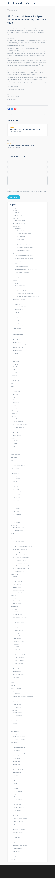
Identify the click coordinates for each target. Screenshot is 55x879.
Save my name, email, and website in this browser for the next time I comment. (26, 192)
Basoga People (19, 309)
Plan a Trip (14, 595)
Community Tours (18, 755)
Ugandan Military (17, 350)
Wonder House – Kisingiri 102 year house (28, 296)
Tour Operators (15, 731)
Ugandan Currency (18, 668)
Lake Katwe (16, 503)
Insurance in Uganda (18, 427)
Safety (14, 842)
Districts (13, 438)
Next (44, 114)
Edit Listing (14, 457)
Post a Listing (14, 606)
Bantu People (18, 304)
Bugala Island (18, 579)
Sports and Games (16, 688)
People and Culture (18, 635)
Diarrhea (17, 837)
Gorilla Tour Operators (19, 736)
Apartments (16, 361)
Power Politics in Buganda (22, 272)
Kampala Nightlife (15, 479)
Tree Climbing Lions (18, 718)
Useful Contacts (17, 435)
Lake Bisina (16, 489)
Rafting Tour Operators (19, 739)
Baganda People (21, 306)
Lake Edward (16, 494)
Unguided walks (17, 772)
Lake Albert (16, 486)
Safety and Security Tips (19, 813)
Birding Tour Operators (19, 734)
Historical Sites (15, 473)
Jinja (14, 397)
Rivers (12, 682)
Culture (15, 723)
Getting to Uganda (17, 832)
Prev (10, 114)
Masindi (15, 783)
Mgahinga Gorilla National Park (21, 557)
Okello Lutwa (20, 242)
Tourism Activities (15, 745)
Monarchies (16, 283)
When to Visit (16, 851)
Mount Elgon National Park (20, 560)
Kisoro (14, 446)
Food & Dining (16, 701)
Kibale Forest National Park (20, 549)
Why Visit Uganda (17, 677)
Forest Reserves (15, 463)
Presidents (18, 228)
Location (13, 536)
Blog (12, 383)
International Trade (20, 220)
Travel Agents (14, 794)
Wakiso (15, 452)
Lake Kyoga (16, 511)
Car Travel (15, 788)
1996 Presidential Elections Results (24, 255)
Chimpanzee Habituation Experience (23, 696)
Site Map (13, 685)
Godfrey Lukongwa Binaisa (24, 233)
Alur (18, 320)
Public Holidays (17, 328)
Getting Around (15, 468)
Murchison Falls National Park (21, 566)
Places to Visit (14, 574)
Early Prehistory (19, 657)
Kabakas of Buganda (22, 288)
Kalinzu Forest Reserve (19, 465)
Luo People (20, 325)
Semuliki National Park (19, 571)
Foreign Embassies (18, 421)
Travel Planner (14, 827)
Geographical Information (19, 617)
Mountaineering (17, 707)
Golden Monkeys (17, 712)
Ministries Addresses (18, 600)
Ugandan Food (17, 671)
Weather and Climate (18, 674)
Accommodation (15, 358)
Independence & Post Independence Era (26, 269)
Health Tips (16, 835)
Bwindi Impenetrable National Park (22, 546)
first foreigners (19, 663)
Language (17, 312)
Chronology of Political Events (23, 261)
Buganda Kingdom (20, 285)
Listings (13, 533)
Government (16, 226)
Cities (12, 389)
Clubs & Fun (16, 699)
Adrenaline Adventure (19, 747)
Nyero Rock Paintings (18, 527)
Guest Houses (16, 366)
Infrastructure (17, 277)
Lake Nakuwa (16, 517)
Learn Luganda (19, 630)
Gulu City (15, 394)
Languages (16, 627)
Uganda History (17, 644)
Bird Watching (16, 693)
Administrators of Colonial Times (24, 258)
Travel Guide (14, 796)
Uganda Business (17, 339)
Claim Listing (14, 411)
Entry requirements (18, 802)
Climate (15, 210)
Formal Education (17, 614)
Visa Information (17, 848)
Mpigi (14, 449)
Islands (15, 576)
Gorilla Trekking (17, 704)
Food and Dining (17, 804)
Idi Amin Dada (21, 236)
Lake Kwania (16, 506)
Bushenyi (15, 440)
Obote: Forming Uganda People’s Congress (25, 129)
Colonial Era (18, 264)
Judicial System (17, 625)
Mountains (13, 539)
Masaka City (16, 402)
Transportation (15, 786)
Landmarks (14, 525)
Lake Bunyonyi (17, 492)
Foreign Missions (17, 598)
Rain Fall (17, 212)
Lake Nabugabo (17, 514)
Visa (14, 824)
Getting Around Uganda (19, 829)
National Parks (14, 544)
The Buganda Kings (22, 291)
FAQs (12, 460)
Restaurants (14, 680)
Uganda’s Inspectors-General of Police (20, 145)
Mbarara (15, 408)
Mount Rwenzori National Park (21, 563)
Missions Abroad (17, 603)
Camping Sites (17, 364)
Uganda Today (16, 342)
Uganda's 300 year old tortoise (25, 293)
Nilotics (17, 315)
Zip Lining (15, 775)
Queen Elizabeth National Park (21, 568)
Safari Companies (17, 430)
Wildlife (15, 728)
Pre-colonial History (20, 275)
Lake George (16, 497)
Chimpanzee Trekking (19, 753)
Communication (17, 215)
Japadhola (20, 323)
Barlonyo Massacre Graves (20, 476)
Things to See (14, 710)
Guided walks (16, 764)
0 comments (22, 26)
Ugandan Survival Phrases (20, 845)
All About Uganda (15, 380)
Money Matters (17, 810)
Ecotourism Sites (15, 454)
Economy (15, 218)
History (9, 13)
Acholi (18, 317)
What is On (13, 859)
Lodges (15, 372)
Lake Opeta (16, 519)
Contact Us (14, 413)
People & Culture (17, 302)
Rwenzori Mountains (18, 541)
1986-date (17, 652)
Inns (14, 369)
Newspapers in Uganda (19, 299)
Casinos (15, 481)
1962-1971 (17, 646)
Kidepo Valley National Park (20, 552)
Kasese (15, 443)
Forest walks (16, 758)
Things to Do (14, 691)
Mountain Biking (17, 767)
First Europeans (19, 660)
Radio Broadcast (17, 331)
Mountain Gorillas (17, 715)
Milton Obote (20, 239)
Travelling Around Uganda (20, 818)
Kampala (15, 399)
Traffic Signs (16, 815)
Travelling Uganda (18, 821)
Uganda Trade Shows (18, 347)
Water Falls (16, 726)
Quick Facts (14, 609)
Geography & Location (19, 223)
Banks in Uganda (17, 418)
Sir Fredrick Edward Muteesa (25, 247)
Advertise (13, 378)
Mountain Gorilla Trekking (20, 769)
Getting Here (14, 471)
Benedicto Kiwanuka (22, 231)
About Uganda (14, 208)
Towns (12, 778)
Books (12, 386)
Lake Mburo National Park (20, 554)
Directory (13, 416)
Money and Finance (18, 840)
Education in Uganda (20, 345)
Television (15, 337)
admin (17, 26)
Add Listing (14, 375)
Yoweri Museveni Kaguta (23, 250)
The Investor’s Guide (18, 641)
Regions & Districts (18, 334)
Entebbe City (16, 391)
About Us (13, 356)
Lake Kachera (16, 500)
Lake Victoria (16, 522)
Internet (15, 280)
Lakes (12, 484)
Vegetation (15, 353)
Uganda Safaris (15, 856)
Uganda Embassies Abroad (20, 432)
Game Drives (16, 761)
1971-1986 (17, 649)
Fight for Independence (21, 266)
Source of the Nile (17, 530)
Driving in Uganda (17, 791)
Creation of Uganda (20, 654)
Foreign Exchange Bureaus (20, 424)
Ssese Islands (18, 581)
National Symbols (19, 622)
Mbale (14, 405)
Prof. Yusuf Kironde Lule (23, 244)
